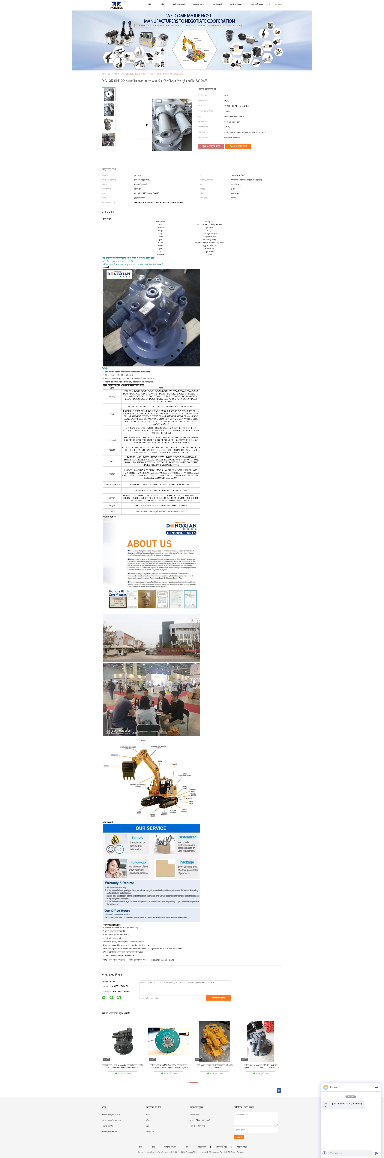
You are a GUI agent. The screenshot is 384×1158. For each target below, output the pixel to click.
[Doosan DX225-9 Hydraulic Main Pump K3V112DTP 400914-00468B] (155, 139)
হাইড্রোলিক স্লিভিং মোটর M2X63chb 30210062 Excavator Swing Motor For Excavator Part (122, 1066)
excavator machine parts (162, 960)
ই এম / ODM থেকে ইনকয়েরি (200, 1120)
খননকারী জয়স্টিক (107, 1126)
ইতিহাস (148, 1120)
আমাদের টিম (150, 1132)
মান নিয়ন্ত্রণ (217, 4)
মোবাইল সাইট (242, 1147)
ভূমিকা (148, 1114)
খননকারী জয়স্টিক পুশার (109, 1132)
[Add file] (324, 1153)
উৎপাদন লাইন (194, 1114)
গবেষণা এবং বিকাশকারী (197, 1126)
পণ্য (162, 4)
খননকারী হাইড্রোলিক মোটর (111, 1114)
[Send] (376, 1153)
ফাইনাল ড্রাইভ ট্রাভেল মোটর (111, 1120)
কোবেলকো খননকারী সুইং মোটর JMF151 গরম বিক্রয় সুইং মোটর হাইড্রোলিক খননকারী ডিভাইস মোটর (214, 1066)
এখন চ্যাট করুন (257, 4)
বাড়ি (150, 4)
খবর (187, 1147)
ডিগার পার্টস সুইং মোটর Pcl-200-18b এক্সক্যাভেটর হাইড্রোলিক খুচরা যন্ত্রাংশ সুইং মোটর (169, 1066)
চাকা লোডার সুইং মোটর (117, 960)
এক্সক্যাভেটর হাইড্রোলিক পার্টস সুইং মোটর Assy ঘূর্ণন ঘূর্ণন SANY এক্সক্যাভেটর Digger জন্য (260, 1066)
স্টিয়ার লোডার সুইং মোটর (137, 960)
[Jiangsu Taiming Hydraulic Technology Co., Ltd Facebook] (279, 1090)
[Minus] (376, 1087)
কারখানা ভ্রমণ (198, 4)
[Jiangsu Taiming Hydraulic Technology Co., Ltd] (116, 5)
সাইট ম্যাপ (202, 1147)
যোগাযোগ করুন (236, 4)
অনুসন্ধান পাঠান (218, 998)
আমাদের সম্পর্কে (178, 4)
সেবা (147, 1126)
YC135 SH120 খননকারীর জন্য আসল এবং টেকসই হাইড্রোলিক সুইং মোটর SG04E (154, 74)
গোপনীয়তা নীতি (221, 1147)
